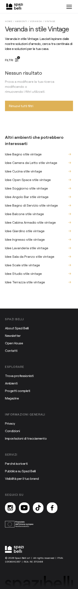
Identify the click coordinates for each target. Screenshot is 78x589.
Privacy (10, 423)
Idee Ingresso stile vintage (25, 239)
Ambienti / (22, 21)
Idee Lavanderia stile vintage (26, 248)
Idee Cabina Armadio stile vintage (30, 222)
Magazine (12, 398)
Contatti (11, 350)
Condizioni (12, 431)
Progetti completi (17, 391)
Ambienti (11, 383)
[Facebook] (52, 507)
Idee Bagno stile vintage (23, 154)
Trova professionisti (19, 376)
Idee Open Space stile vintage (28, 180)
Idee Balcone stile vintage (24, 214)
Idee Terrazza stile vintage (25, 282)
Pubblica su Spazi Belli (20, 471)
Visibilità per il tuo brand (22, 478)
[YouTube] (24, 507)
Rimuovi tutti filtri (21, 106)
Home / (10, 21)
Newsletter (13, 335)
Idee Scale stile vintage (22, 265)
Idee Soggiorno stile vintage (26, 188)
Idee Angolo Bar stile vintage (26, 197)
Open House (14, 343)
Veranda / (37, 21)
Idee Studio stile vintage (23, 273)
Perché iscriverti (16, 463)
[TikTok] (38, 507)
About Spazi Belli (17, 328)
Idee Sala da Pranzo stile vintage (29, 256)
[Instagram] (10, 507)
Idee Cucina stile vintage (23, 171)
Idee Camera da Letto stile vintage (31, 163)
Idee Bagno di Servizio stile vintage (31, 205)
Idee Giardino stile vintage (25, 231)
